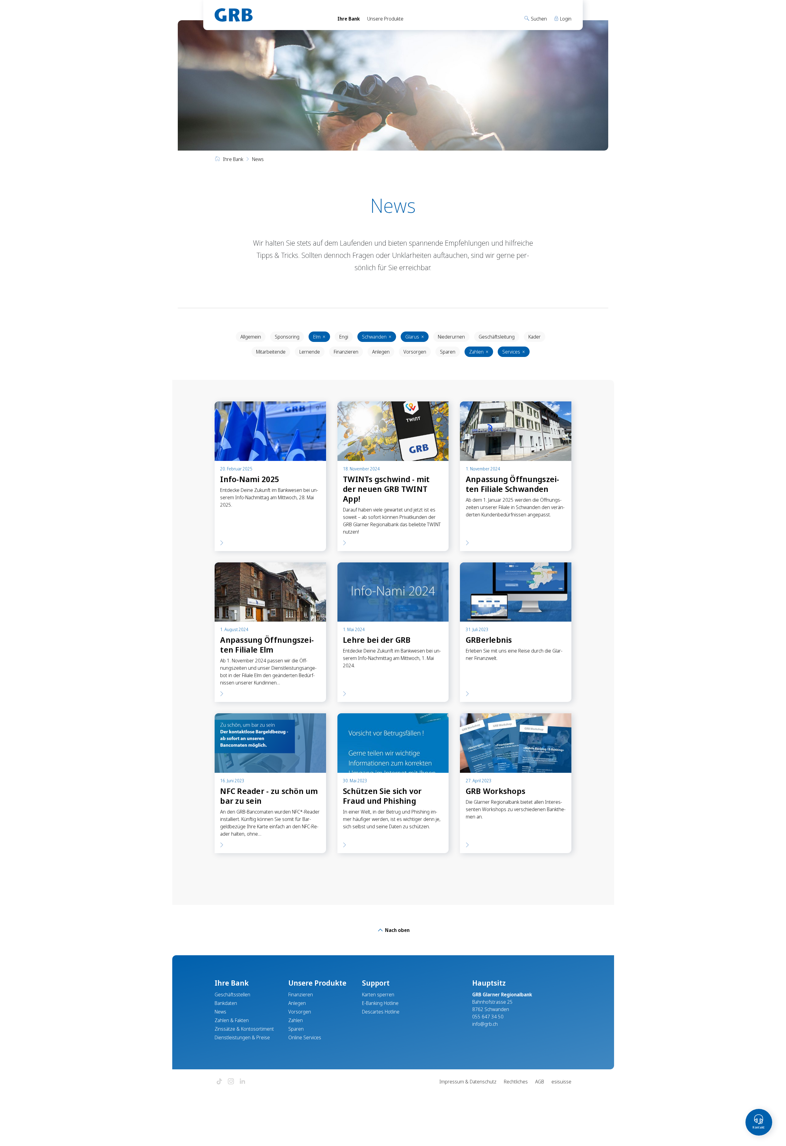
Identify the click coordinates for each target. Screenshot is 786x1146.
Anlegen (381, 351)
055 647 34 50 (488, 1016)
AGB (539, 1081)
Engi (343, 336)
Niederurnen (451, 336)
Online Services (304, 1037)
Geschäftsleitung (497, 336)
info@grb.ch (485, 1024)
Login (565, 18)
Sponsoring (287, 336)
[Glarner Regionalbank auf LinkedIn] (242, 1081)
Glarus (414, 336)
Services (513, 351)
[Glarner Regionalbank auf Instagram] (230, 1081)
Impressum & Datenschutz (467, 1081)
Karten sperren (378, 994)
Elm (319, 336)
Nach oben (397, 930)
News (220, 1011)
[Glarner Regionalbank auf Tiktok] (219, 1081)
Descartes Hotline (380, 1011)
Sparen (447, 351)
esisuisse (561, 1081)
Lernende (309, 351)
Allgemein (250, 336)
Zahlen (478, 351)
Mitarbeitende (271, 351)
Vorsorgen (414, 351)
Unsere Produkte (385, 18)
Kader (534, 336)
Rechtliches (516, 1081)
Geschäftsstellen (232, 994)
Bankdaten (226, 1003)
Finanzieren (346, 351)
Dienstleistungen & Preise (242, 1037)
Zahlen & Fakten (232, 1020)
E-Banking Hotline (380, 1003)
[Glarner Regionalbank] (270, 15)
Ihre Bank (348, 18)
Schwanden (376, 336)
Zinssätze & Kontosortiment (244, 1028)
